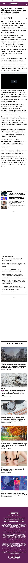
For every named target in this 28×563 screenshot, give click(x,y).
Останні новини (7, 256)
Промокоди (21, 521)
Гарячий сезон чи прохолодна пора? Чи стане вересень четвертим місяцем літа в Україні (14, 445)
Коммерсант (10, 32)
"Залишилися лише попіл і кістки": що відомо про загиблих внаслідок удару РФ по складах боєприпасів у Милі (13, 288)
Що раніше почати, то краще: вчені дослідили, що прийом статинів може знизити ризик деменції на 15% (12, 276)
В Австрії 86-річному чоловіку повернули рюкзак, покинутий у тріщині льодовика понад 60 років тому (13, 282)
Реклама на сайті (7, 518)
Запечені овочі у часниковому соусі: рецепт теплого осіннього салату (12, 270)
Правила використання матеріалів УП (14, 519)
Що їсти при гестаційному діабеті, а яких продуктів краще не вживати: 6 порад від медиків (13, 265)
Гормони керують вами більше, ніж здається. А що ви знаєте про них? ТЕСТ (14, 494)
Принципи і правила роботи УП (11, 521)
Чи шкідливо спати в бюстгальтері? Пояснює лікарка (12, 259)
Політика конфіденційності (18, 518)
